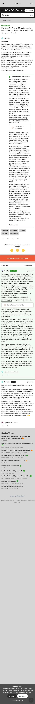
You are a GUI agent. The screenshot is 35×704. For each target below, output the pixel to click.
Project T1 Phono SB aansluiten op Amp (13, 455)
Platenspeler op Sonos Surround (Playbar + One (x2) (17, 443)
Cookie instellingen (21, 500)
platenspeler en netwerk (8, 481)
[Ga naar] (3, 15)
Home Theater (7, 20)
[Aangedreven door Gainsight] (17, 496)
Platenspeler (14, 230)
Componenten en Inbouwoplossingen (12, 447)
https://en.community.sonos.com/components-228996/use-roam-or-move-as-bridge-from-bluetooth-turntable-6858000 (19, 118)
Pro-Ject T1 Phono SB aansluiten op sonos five (16, 450)
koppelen (22, 230)
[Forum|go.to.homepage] (13, 10)
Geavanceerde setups (7, 473)
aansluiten (5, 230)
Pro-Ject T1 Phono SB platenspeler (12, 471)
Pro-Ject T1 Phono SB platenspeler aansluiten (15, 476)
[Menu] (3, 3)
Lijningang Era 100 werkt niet (10, 466)
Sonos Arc (5, 234)
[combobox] (17, 15)
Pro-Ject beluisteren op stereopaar (12, 486)
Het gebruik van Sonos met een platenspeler (14, 452)
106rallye (7, 271)
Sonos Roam (14, 234)
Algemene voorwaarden (7, 500)
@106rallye (4, 385)
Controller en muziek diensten (9, 488)
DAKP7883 (7, 38)
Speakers (4, 440)
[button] (2, 11)
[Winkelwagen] (31, 3)
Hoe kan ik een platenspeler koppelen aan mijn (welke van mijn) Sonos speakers (15, 437)
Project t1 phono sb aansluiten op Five (13, 460)
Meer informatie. (27, 692)
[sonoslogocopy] (17, 3)
